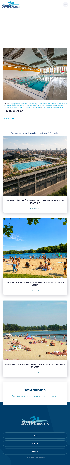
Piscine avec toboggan (57, 105)
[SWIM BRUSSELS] (11, 2)
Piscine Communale (10, 107)
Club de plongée (33, 104)
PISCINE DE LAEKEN (14, 111)
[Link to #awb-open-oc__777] (65, 4)
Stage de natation (58, 107)
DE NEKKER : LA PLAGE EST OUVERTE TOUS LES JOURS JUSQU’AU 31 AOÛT (35, 366)
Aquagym (14, 104)
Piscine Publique (47, 107)
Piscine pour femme (35, 107)
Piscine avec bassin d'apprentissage (23, 105)
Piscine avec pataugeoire (42, 105)
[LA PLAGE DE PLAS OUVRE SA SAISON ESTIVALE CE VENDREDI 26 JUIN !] (35, 220)
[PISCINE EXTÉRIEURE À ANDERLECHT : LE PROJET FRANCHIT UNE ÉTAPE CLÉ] (35, 138)
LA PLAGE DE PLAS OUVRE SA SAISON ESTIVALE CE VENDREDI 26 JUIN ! (34, 284)
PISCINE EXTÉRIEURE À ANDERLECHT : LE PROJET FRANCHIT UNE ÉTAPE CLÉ (35, 201)
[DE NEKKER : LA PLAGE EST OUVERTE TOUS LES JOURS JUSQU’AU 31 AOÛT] (35, 302)
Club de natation (22, 104)
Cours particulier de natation (47, 104)
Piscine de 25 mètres (22, 107)
